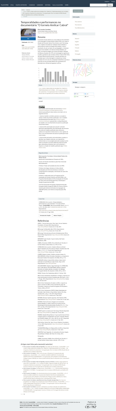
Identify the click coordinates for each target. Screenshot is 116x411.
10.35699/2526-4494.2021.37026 (58, 207)
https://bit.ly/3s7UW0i (61, 307)
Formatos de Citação (45, 215)
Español (77, 44)
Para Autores (78, 25)
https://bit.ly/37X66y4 (43, 252)
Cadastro (107, 1)
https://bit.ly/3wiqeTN (57, 324)
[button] (79, 94)
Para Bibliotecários (80, 28)
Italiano (77, 51)
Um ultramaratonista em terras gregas (46, 373)
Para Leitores (78, 21)
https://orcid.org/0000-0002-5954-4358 (47, 33)
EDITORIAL (47, 5)
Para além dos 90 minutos (52, 346)
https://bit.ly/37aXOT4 (51, 299)
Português (77, 54)
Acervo (28, 10)
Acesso (113, 1)
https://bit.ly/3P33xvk (50, 263)
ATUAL (12, 5)
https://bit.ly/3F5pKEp (45, 329)
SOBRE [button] (67, 5)
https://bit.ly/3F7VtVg (43, 231)
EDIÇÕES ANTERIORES (21, 5)
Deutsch (77, 38)
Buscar (110, 5)
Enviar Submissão (78, 11)
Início (23, 10)
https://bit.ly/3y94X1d (45, 320)
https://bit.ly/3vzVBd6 (57, 235)
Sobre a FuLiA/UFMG (57, 5)
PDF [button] (28, 38)
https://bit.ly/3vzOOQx (59, 279)
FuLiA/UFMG (4, 5)
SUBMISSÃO (40, 5)
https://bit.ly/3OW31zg (45, 312)
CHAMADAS (32, 5)
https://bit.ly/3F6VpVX (43, 227)
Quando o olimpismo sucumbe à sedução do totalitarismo (51, 386)
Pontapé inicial (40, 368)
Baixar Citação (57, 215)
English (77, 41)
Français (77, 48)
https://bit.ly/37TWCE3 (43, 295)
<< (21, 394)
